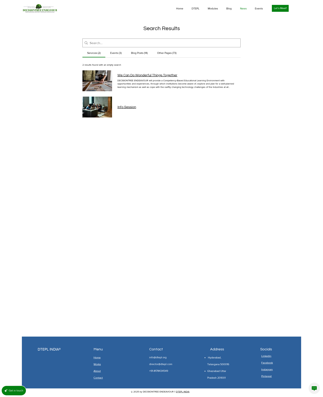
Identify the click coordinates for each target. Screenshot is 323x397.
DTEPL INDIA (182, 391)
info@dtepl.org (158, 357)
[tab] (93, 53)
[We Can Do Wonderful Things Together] (97, 80)
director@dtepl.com (160, 364)
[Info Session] (97, 107)
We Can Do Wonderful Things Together (147, 75)
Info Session (126, 107)
